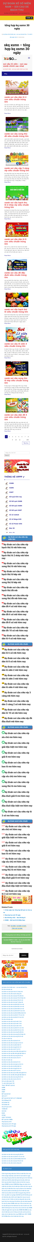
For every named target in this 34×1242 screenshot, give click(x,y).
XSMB (3, 1087)
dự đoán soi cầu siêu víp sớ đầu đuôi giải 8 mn (14, 1072)
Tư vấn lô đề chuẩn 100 (8, 1083)
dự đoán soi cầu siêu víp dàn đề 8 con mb (13, 1008)
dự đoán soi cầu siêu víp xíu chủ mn (11, 1079)
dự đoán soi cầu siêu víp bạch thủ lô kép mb (13, 998)
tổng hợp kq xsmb (7, 1121)
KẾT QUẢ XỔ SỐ (6, 1094)
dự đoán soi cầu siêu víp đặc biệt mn (11, 1066)
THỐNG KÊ (4, 1109)
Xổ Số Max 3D (5, 1102)
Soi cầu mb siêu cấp (7, 1019)
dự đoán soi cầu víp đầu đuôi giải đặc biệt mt (14, 1053)
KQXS (3, 1113)
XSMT (3, 1091)
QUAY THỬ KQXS (6, 1117)
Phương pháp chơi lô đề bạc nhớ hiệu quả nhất (18, 935)
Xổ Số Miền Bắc (6, 1216)
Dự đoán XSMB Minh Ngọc (15, 1184)
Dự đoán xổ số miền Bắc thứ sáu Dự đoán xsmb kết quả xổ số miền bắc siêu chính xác (16, 1191)
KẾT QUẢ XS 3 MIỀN (7, 1119)
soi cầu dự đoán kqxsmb (25, 1201)
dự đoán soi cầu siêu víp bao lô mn (11, 1062)
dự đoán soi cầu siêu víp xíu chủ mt (11, 1057)
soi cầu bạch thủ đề (13, 1201)
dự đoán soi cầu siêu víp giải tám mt (11, 1047)
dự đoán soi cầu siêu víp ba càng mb (11, 993)
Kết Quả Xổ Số (22, 1195)
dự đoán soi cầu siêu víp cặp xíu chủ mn (12, 1064)
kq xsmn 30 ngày (21, 926)
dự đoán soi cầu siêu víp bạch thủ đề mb (12, 996)
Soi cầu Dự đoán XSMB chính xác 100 (12, 1203)
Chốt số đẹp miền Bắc (8, 1175)
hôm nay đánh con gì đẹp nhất (10, 1195)
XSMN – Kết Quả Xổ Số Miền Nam (15, 920)
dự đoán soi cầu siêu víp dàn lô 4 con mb (13, 1017)
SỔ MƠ (4, 1115)
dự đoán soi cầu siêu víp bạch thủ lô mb (12, 1000)
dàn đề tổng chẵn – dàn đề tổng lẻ (15, 917)
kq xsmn (13, 926)
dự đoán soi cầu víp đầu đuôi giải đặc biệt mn (14, 1074)
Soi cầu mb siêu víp (7, 989)
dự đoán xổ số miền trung (14, 1193)
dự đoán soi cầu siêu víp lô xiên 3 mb (12, 1023)
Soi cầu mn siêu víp (7, 1060)
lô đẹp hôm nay (20, 1197)
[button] (29, 18)
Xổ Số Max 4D (5, 1104)
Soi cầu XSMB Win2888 (21, 1210)
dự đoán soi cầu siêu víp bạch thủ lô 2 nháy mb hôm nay (15, 555)
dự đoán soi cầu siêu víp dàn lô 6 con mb (13, 1027)
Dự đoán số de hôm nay (21, 1182)
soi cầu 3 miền (9, 1199)
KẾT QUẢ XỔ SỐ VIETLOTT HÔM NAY (12, 1098)
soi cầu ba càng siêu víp (19, 1199)
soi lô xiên (19, 1212)
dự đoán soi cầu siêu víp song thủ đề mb (12, 1032)
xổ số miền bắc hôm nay (17, 1216)
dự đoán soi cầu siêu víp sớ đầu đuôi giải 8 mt (14, 1051)
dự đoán (12, 1178)
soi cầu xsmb (20, 1207)
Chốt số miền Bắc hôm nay (23, 1173)
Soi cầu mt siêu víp (7, 1038)
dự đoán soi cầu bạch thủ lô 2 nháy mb (12, 991)
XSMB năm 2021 (22, 1214)
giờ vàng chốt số (25, 1193)
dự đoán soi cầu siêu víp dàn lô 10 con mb (13, 1015)
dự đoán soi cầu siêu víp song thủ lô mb (12, 1036)
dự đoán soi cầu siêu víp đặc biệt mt (11, 1045)
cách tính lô (17, 1175)
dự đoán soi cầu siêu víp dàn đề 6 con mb (13, 1006)
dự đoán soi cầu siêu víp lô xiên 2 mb (12, 1021)
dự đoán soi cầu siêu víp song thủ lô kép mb (13, 1034)
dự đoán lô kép (11, 1182)
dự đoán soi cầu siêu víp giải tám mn (12, 1068)
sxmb (24, 1212)
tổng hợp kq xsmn (17, 928)
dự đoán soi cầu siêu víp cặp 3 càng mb (12, 1002)
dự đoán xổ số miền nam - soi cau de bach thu (14, 34)
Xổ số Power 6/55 (7, 1106)
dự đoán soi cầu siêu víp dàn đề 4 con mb (13, 1004)
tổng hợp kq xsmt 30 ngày (12, 915)
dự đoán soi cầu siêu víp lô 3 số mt (11, 1049)
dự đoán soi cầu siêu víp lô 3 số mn (11, 1070)
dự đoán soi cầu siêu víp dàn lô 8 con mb (13, 1030)
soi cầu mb (14, 1207)
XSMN (3, 1089)
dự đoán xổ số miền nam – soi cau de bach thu (17, 6)
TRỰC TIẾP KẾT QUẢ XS (8, 1085)
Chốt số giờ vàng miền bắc (9, 1173)
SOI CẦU (4, 1111)
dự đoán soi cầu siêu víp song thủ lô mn (12, 1077)
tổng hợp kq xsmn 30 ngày (9, 1124)
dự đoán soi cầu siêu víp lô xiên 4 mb (12, 1025)
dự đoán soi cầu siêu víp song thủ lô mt (12, 1055)
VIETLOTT (4, 1096)
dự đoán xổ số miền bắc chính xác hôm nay (18, 1186)
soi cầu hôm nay (26, 1203)
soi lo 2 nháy (13, 1212)
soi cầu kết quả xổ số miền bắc (10, 1205)
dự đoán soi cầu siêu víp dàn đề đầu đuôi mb (14, 1013)
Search (24, 955)
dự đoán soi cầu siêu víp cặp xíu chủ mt (12, 1042)
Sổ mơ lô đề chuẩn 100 (8, 1081)
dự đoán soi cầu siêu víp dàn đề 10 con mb (13, 1010)
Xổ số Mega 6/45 (6, 1100)
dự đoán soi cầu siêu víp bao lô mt (11, 1040)
